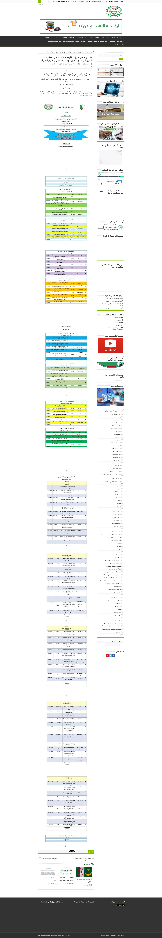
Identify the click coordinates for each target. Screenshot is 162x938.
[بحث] (39, 1)
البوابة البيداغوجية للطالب (116, 440)
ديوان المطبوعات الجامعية (116, 523)
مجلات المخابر (118, 549)
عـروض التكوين (105, 37)
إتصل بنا (83, 41)
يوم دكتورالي (119, 635)
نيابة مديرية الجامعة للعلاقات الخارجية (61, 64)
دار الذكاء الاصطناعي (117, 518)
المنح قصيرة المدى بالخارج (116, 472)
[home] (121, 37)
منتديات (119, 609)
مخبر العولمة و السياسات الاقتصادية (114, 566)
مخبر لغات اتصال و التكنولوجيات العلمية (113, 584)
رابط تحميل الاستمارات (119, 380)
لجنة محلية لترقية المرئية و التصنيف (97, 41)
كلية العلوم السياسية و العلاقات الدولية (114, 538)
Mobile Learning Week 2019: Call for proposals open (83, 858)
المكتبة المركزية (118, 469)
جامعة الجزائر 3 (118, 506)
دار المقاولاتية (118, 520)
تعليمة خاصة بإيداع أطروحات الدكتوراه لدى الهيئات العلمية (49, 858)
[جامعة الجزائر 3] (113, 11)
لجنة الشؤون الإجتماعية (116, 41)
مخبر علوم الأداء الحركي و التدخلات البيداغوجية (112, 572)
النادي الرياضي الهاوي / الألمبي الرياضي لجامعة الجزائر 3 (110, 474)
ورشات (119, 632)
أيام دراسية (119, 417)
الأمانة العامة (118, 434)
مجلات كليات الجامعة (117, 552)
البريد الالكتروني (118, 437)
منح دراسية (119, 612)
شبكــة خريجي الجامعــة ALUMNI (71, 41)
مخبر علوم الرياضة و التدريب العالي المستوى (113, 575)
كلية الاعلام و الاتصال (117, 532)
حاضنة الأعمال (118, 512)
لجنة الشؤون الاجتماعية (116, 541)
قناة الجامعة (118, 529)
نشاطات (119, 621)
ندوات (120, 618)
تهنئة (120, 503)
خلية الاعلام (119, 515)
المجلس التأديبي (118, 457)
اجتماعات (119, 420)
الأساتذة (119, 431)
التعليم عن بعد (118, 446)
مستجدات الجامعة (117, 598)
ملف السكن (119, 606)
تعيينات (119, 500)
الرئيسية (91, 52)
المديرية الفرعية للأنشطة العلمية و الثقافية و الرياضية (111, 460)
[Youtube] (39, 4)
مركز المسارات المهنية (117, 592)
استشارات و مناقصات (117, 45)
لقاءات (119, 543)
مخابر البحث (118, 558)
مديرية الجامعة (86, 52)
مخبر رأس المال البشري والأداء (115, 569)
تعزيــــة (119, 498)
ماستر (120, 546)
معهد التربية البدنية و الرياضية (115, 601)
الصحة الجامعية (118, 451)
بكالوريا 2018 (118, 489)
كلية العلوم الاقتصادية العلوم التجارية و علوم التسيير (112, 535)
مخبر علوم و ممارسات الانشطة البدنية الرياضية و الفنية (111, 581)
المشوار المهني (118, 463)
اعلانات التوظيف (118, 426)
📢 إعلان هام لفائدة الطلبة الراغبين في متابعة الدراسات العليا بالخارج (66, 879)
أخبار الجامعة (118, 414)
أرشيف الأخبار (120, 645)
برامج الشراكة (118, 486)
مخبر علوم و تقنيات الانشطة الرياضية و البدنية (112, 578)
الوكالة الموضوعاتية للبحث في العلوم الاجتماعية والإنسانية (110, 482)
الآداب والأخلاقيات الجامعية (116, 429)
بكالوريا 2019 (118, 492)
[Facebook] (42, 4)
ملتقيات (119, 604)
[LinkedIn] (41, 4)
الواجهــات (46, 37)
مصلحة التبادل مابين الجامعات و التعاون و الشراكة (112, 626)
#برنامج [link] (91, 92)
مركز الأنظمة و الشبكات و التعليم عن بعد (47, 935)
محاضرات (119, 555)
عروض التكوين (118, 526)
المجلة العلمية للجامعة (117, 454)
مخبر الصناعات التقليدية (116, 563)
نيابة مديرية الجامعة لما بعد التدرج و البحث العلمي (112, 629)
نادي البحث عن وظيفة (117, 615)
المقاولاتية (119, 466)
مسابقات (119, 595)
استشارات (119, 423)
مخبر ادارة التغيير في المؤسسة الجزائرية (114, 561)
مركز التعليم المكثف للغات (53, 41)
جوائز (120, 509)
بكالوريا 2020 (118, 495)
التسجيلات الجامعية (117, 443)
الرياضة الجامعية (117, 449)
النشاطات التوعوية (117, 479)
